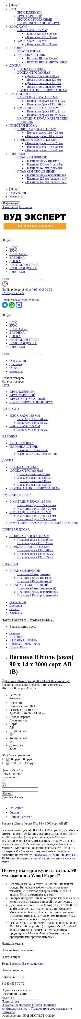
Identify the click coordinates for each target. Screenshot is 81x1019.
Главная (14, 633)
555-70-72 (13, 293)
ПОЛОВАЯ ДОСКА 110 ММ (36, 129)
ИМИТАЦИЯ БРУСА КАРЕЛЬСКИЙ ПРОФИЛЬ (43, 522)
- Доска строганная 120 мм (43, 79)
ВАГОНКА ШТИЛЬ (31, 55)
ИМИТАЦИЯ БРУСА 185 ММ (37, 108)
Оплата (14, 367)
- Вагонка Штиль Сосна (41, 58)
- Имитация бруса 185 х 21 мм (45, 111)
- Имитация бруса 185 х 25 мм (45, 115)
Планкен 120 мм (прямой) (34, 577)
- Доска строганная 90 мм (42, 76)
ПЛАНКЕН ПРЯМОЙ (32, 157)
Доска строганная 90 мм (33, 474)
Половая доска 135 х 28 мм (35, 550)
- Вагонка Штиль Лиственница (46, 62)
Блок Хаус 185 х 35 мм (32, 429)
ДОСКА (15, 65)
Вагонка (15, 963)
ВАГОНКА (17, 47)
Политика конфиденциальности (29, 1006)
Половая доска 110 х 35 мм (35, 543)
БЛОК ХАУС (18, 26)
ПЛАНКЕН (17, 153)
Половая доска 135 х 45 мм (35, 557)
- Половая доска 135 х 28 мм (44, 143)
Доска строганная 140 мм (34, 481)
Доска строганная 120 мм (34, 477)
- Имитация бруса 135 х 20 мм (45, 104)
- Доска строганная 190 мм (43, 86)
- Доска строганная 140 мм (43, 83)
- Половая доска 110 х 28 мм (44, 132)
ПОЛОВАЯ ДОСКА (23, 125)
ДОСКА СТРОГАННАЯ (34, 72)
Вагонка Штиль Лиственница (37, 453)
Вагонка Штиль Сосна (32, 450)
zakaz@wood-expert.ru (25, 299)
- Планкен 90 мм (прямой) (42, 161)
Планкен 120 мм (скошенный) (37, 592)
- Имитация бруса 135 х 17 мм (45, 100)
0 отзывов (14, 698)
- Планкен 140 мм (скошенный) (46, 182)
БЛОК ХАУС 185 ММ (32, 40)
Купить (7, 793)
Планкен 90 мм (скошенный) (36, 588)
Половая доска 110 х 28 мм (35, 539)
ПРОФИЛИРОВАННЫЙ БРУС (38, 23)
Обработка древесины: (17, 755)
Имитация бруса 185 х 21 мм (36, 515)
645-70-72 (40, 289)
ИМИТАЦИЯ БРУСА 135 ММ (37, 97)
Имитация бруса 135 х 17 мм (36, 505)
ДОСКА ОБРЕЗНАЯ (31, 69)
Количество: (10, 777)
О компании (17, 192)
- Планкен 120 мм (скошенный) (46, 178)
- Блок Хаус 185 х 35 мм (41, 44)
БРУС (13, 9)
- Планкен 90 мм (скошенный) (45, 175)
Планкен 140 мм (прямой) (34, 581)
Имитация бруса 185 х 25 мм (36, 519)
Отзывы (15, 812)
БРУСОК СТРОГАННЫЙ (34, 19)
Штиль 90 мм (18, 647)
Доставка (15, 364)
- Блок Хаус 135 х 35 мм (41, 37)
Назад (14, 5)
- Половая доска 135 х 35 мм (44, 146)
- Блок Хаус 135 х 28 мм (41, 33)
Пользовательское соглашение (51, 1008)
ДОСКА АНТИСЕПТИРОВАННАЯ (42, 90)
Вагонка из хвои (33, 963)
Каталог (13, 381)
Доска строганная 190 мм (34, 484)
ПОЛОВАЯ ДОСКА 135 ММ (37, 139)
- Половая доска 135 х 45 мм (44, 150)
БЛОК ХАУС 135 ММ (32, 30)
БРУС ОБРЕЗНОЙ (29, 16)
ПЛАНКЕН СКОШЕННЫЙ (36, 171)
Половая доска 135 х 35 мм (35, 553)
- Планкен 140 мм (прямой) (43, 168)
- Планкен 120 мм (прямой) (43, 164)
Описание (16, 808)
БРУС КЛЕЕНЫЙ (29, 12)
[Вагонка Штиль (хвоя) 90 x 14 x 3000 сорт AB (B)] (36, 681)
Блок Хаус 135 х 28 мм (32, 419)
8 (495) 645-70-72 (44, 854)
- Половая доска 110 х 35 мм (44, 136)
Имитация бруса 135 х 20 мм (36, 508)
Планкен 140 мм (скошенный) (37, 595)
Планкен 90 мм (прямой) (34, 574)
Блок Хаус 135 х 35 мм (32, 422)
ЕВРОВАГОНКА (29, 51)
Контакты (16, 196)
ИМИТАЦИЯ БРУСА (24, 93)
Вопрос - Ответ (20, 816)
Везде (13, 247)
